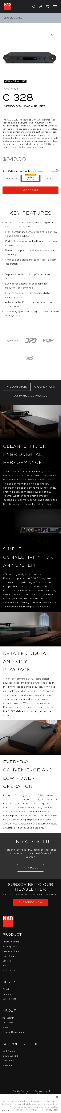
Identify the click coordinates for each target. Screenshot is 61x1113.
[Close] (57, 1097)
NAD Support (9, 1051)
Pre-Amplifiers (10, 946)
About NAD (8, 1018)
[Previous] (6, 57)
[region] (30, 270)
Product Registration (13, 1032)
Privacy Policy (51, 1110)
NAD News (8, 1023)
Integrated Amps (11, 951)
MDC (5, 965)
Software (7, 1065)
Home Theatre (10, 956)
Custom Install (10, 999)
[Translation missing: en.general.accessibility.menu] (55, 6)
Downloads (8, 1061)
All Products (9, 970)
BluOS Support (10, 1056)
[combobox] (7, 1110)
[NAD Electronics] (7, 6)
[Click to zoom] (52, 35)
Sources (7, 961)
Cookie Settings (21, 1091)
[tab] (17, 387)
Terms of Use (41, 1091)
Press (5, 1027)
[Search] (33, 6)
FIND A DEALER (30, 868)
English (5, 1110)
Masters (7, 994)
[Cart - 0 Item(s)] (48, 7)
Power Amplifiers (11, 942)
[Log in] (39, 6)
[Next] (52, 57)
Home (6, 89)
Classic (6, 989)
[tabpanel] (30, 619)
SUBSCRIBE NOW (30, 902)
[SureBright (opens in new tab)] (54, 170)
